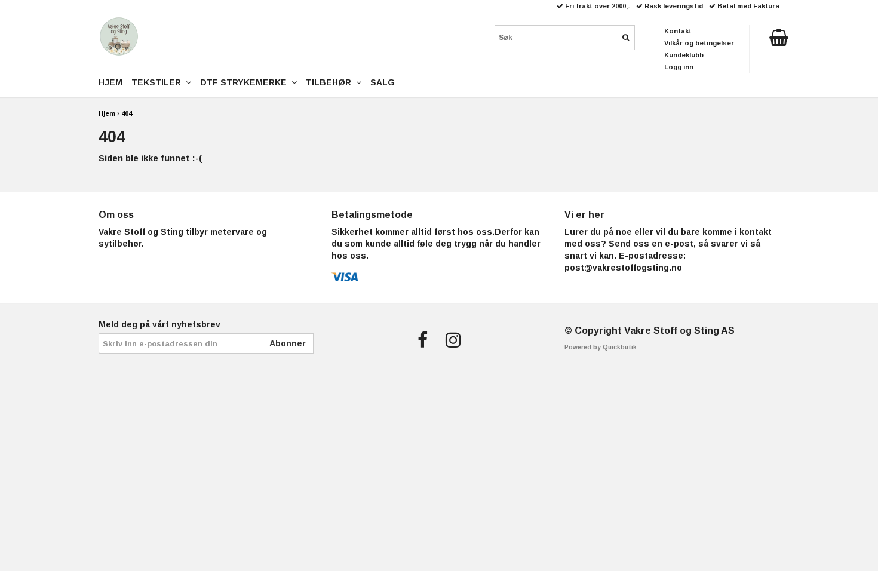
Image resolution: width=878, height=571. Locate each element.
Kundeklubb (684, 55)
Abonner (287, 343)
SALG (382, 82)
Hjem (107, 113)
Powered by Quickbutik (600, 347)
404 (126, 113)
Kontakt (678, 31)
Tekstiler (158, 82)
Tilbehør (331, 82)
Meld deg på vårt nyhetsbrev (159, 324)
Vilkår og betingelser (699, 43)
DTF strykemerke (245, 82)
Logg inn (678, 66)
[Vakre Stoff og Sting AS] (119, 36)
